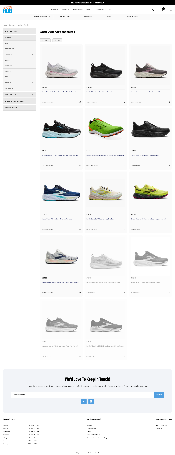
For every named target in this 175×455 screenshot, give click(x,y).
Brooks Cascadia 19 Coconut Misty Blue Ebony (100, 219)
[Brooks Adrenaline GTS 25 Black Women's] (105, 65)
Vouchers (100, 10)
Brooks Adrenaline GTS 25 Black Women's (99, 92)
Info (109, 10)
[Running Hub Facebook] (84, 401)
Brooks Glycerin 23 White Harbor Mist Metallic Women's (59, 92)
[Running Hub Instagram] (91, 401)
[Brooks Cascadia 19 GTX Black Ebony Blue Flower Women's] (61, 129)
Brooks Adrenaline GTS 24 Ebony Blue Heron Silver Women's (105, 346)
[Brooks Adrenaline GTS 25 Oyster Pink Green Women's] (105, 256)
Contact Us (159, 428)
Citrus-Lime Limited (94, 453)
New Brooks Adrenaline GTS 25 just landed (87, 2)
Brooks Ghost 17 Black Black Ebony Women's (145, 155)
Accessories (78, 10)
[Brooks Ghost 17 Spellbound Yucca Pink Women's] (150, 256)
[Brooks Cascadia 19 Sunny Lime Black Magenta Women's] (150, 192)
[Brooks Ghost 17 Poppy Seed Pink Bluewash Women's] (150, 65)
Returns (89, 431)
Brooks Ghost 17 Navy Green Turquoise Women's (57, 219)
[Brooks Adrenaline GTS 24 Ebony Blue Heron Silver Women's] (105, 320)
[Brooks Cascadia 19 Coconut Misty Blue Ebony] (105, 192)
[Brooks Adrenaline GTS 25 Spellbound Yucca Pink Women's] (61, 320)
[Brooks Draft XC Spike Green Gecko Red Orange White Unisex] (105, 129)
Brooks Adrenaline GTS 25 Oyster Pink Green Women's (103, 282)
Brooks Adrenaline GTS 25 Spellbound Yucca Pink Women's (60, 346)
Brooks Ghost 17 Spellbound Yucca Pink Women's (146, 282)
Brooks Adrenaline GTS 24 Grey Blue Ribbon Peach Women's (60, 282)
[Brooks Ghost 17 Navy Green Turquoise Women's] (61, 192)
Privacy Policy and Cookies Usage (97, 438)
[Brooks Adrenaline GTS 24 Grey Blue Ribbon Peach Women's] (61, 256)
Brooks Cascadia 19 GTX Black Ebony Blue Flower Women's (60, 155)
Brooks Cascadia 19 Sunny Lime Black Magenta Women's (148, 219)
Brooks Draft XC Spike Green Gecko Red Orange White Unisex (105, 155)
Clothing (65, 10)
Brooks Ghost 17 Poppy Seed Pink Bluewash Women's (147, 92)
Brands (89, 10)
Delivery (89, 425)
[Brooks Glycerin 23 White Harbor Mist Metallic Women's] (61, 65)
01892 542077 (161, 425)
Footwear (54, 10)
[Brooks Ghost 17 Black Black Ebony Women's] (150, 129)
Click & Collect (91, 428)
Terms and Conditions (93, 434)
